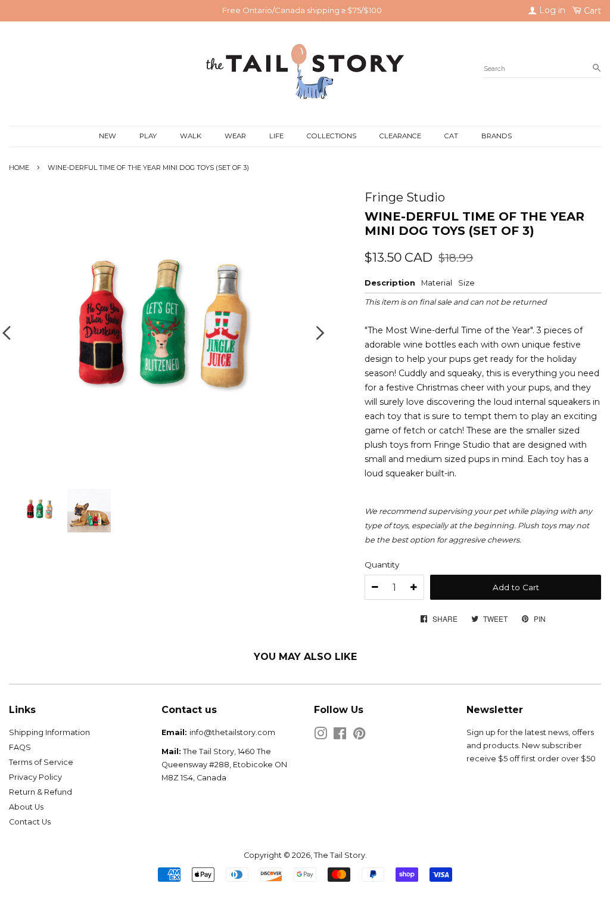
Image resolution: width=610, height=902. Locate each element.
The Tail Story (339, 855)
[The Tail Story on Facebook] (340, 735)
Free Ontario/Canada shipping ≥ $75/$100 (302, 10)
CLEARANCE (400, 136)
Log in (551, 10)
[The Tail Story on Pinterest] (359, 735)
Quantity (382, 564)
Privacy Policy (35, 777)
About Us (26, 806)
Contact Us (30, 821)
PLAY (148, 136)
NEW (107, 136)
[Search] (596, 69)
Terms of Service (41, 762)
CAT (451, 136)
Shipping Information (49, 732)
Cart (591, 10)
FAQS (20, 747)
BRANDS (496, 136)
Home (19, 167)
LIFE (276, 136)
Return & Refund (40, 792)
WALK (190, 136)
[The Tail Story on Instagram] (320, 735)
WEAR (235, 136)
